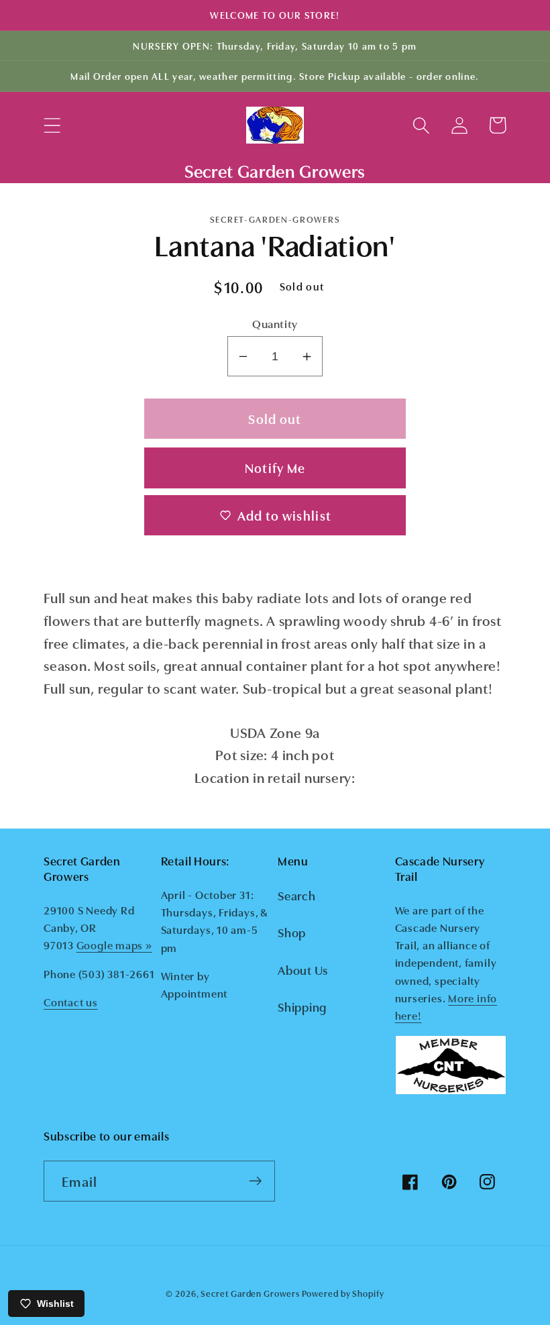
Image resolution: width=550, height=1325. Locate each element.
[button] (52, 125)
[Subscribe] (255, 1181)
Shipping (302, 1006)
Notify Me (275, 467)
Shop (292, 932)
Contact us (71, 1001)
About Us (303, 969)
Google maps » (114, 944)
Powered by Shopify (343, 1293)
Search (297, 895)
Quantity (274, 323)
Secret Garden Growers (250, 1293)
